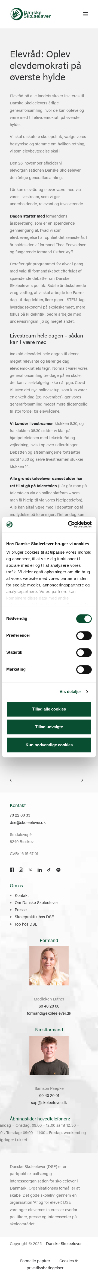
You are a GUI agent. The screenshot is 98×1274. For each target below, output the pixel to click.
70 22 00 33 (20, 815)
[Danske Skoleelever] (30, 14)
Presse (21, 909)
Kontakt (22, 895)
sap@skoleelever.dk (49, 1102)
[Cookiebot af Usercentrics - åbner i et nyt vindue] (69, 524)
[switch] (84, 635)
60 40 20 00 (49, 1006)
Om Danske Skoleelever (36, 902)
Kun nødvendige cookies (49, 744)
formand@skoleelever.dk (49, 1013)
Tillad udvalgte (49, 726)
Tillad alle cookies (49, 709)
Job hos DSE (26, 924)
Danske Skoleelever (64, 1243)
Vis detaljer (70, 691)
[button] (85, 14)
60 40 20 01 (49, 1095)
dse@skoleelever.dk (28, 822)
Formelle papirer (35, 1260)
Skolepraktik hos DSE (34, 916)
